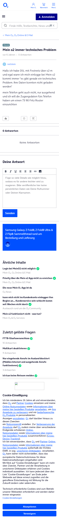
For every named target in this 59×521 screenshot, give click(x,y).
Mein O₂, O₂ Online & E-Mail (19, 35)
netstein (11, 64)
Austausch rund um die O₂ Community (22, 308)
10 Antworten (10, 343)
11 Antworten (9, 353)
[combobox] (29, 25)
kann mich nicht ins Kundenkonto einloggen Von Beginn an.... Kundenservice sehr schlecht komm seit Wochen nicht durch (28, 301)
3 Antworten (9, 370)
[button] (4, 17)
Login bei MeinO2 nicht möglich (19, 268)
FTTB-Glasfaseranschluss (16, 338)
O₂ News (7, 291)
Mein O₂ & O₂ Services (14, 318)
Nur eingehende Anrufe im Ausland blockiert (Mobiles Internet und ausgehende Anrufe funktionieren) (26, 362)
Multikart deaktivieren (15, 348)
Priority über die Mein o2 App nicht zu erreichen (27, 278)
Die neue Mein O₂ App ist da (17, 287)
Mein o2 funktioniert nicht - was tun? (22, 313)
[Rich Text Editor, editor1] (29, 191)
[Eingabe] (5, 25)
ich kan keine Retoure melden (18, 375)
